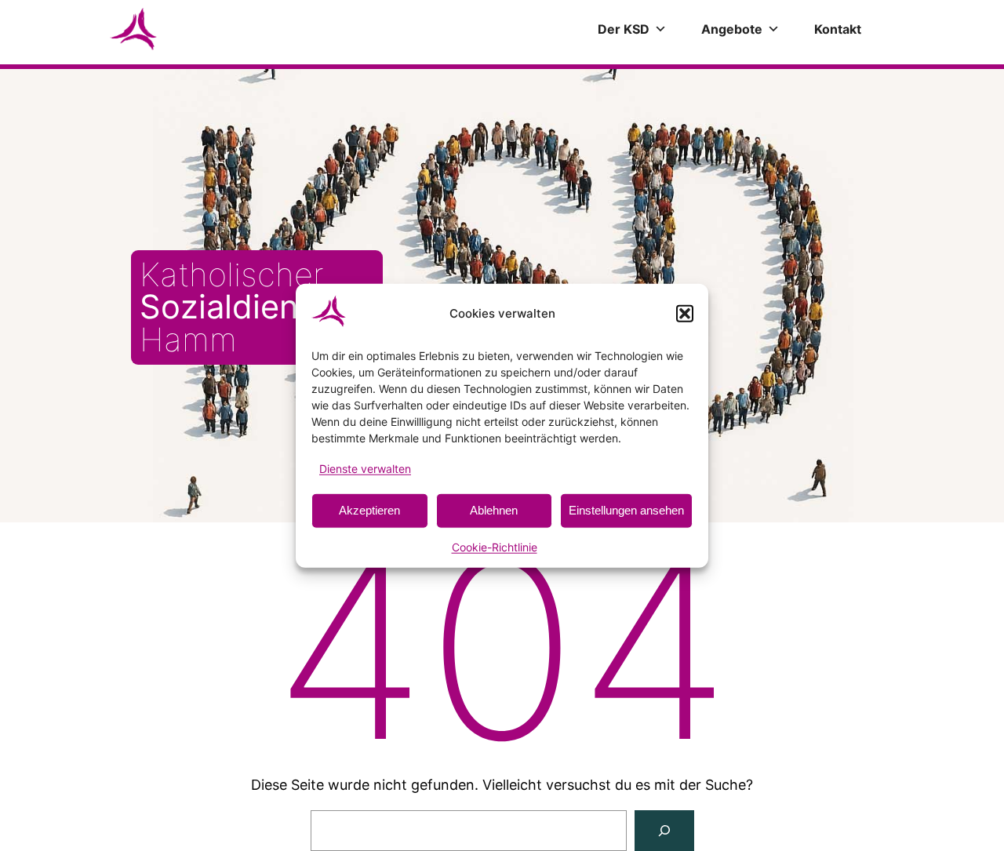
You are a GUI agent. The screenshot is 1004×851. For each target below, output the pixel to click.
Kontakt (837, 29)
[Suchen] (664, 830)
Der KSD (623, 29)
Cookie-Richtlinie (494, 547)
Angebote (731, 29)
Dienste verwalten (365, 468)
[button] (685, 313)
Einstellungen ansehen (626, 510)
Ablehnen (494, 510)
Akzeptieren (369, 510)
